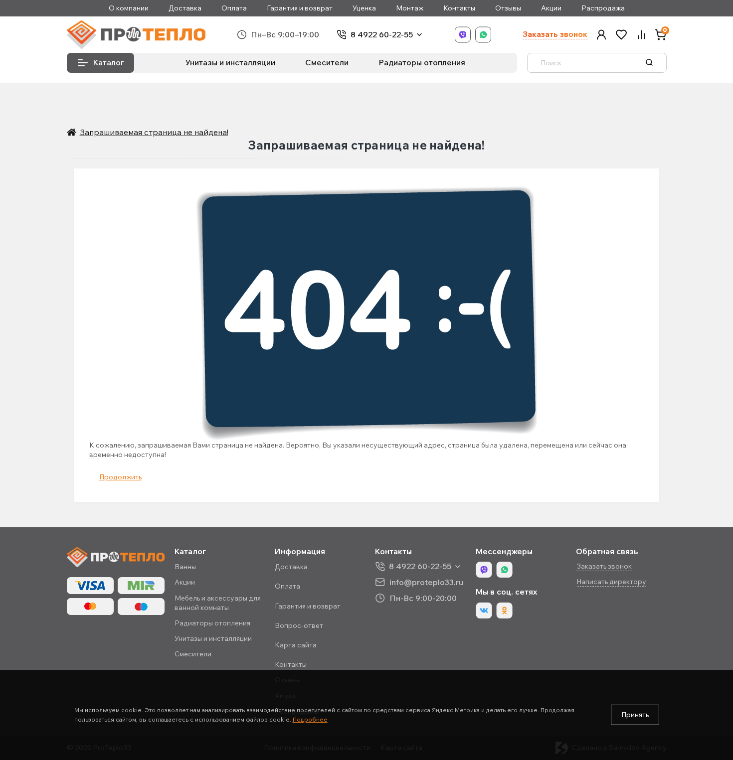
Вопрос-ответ (299, 625)
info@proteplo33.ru (426, 582)
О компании (129, 8)
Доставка (185, 8)
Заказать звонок (555, 34)
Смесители (327, 62)
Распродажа (603, 8)
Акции (551, 8)
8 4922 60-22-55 (382, 34)
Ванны (185, 566)
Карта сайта (296, 644)
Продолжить (120, 476)
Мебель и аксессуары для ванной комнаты (218, 603)
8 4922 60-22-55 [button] (420, 566)
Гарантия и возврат (300, 8)
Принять (635, 714)
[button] (601, 34)
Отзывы (508, 8)
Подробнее (310, 719)
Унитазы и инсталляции (230, 62)
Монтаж (409, 8)
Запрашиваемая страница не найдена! (154, 132)
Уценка (364, 8)
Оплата (234, 8)
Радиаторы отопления (421, 62)
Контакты (459, 8)
